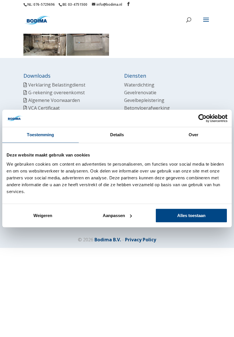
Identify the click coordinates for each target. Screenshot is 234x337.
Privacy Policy (140, 239)
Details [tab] (117, 134)
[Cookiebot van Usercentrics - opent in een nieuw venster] (202, 118)
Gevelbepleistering (144, 100)
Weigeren (42, 215)
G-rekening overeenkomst (56, 92)
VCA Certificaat (44, 108)
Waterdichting (139, 85)
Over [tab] (193, 134)
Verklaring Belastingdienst (56, 85)
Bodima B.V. (107, 239)
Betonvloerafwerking (147, 108)
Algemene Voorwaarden (54, 100)
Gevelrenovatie (140, 92)
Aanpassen (114, 215)
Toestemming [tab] (40, 134)
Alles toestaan (191, 215)
